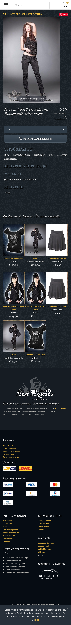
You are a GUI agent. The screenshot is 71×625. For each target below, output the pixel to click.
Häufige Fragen (44, 521)
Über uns (6, 542)
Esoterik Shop (8, 454)
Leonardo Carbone (46, 543)
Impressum (7, 521)
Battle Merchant (44, 549)
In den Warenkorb (37, 138)
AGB (5, 527)
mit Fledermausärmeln (35, 261)
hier (37, 620)
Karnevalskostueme (11, 457)
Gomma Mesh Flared (57, 258)
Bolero (35, 258)
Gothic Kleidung (9, 448)
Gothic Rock (57, 261)
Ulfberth (41, 552)
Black (13, 313)
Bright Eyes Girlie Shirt (13, 258)
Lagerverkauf (43, 527)
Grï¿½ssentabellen (31, 14)
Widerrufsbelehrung (11, 533)
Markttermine (8, 539)
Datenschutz (8, 524)
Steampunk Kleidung (11, 451)
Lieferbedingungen (10, 530)
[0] (66, 5)
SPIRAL (13, 261)
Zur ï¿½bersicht (11, 14)
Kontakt (41, 530)
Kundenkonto (60, 408)
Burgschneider (44, 546)
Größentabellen (44, 524)
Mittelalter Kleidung (10, 445)
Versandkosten (9, 536)
